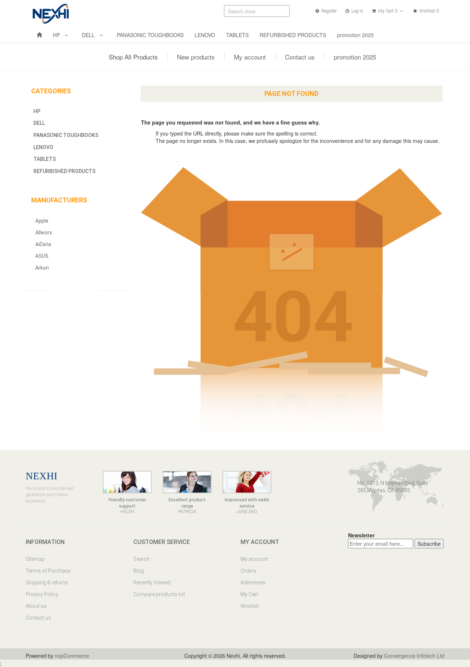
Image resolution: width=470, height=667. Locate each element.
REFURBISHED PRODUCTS (293, 35)
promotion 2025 (355, 35)
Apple (41, 221)
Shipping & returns (47, 582)
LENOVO (205, 35)
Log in (356, 11)
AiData (43, 244)
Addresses (253, 582)
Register (328, 11)
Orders (248, 571)
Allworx (43, 232)
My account (250, 56)
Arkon (42, 268)
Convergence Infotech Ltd (414, 655)
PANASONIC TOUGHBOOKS (150, 35)
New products (196, 56)
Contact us (300, 56)
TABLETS (237, 35)
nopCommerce (72, 655)
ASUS (41, 256)
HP (58, 35)
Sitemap (35, 559)
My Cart (249, 594)
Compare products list (159, 594)
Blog (138, 571)
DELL (90, 35)
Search (141, 559)
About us (36, 606)
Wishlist (250, 606)
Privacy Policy (42, 594)
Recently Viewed (151, 582)
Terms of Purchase (48, 571)
